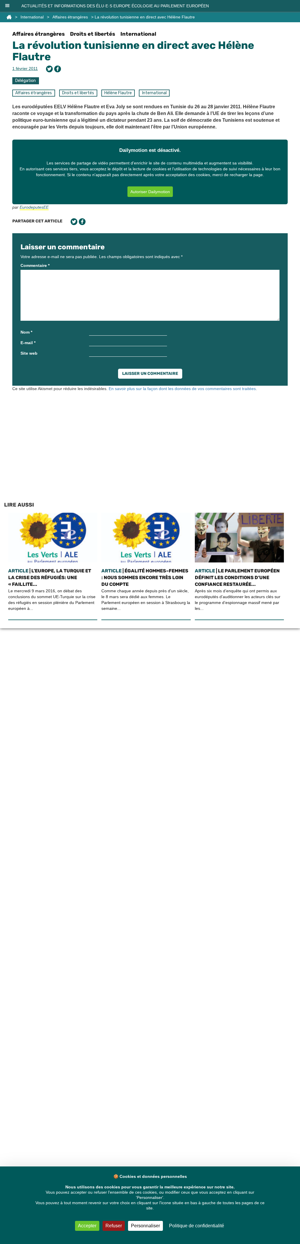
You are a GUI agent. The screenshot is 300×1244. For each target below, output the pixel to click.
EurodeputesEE (34, 207)
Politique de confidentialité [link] (196, 1225)
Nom (26, 332)
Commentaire (35, 265)
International (32, 17)
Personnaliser (145, 1225)
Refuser (113, 1225)
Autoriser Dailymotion (150, 191)
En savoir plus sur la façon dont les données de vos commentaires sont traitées (182, 388)
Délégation (25, 80)
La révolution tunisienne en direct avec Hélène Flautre (133, 51)
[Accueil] (9, 17)
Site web (29, 353)
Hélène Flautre (118, 92)
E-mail (28, 342)
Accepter (87, 1225)
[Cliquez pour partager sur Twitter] (49, 69)
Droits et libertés (92, 34)
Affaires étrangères (70, 17)
